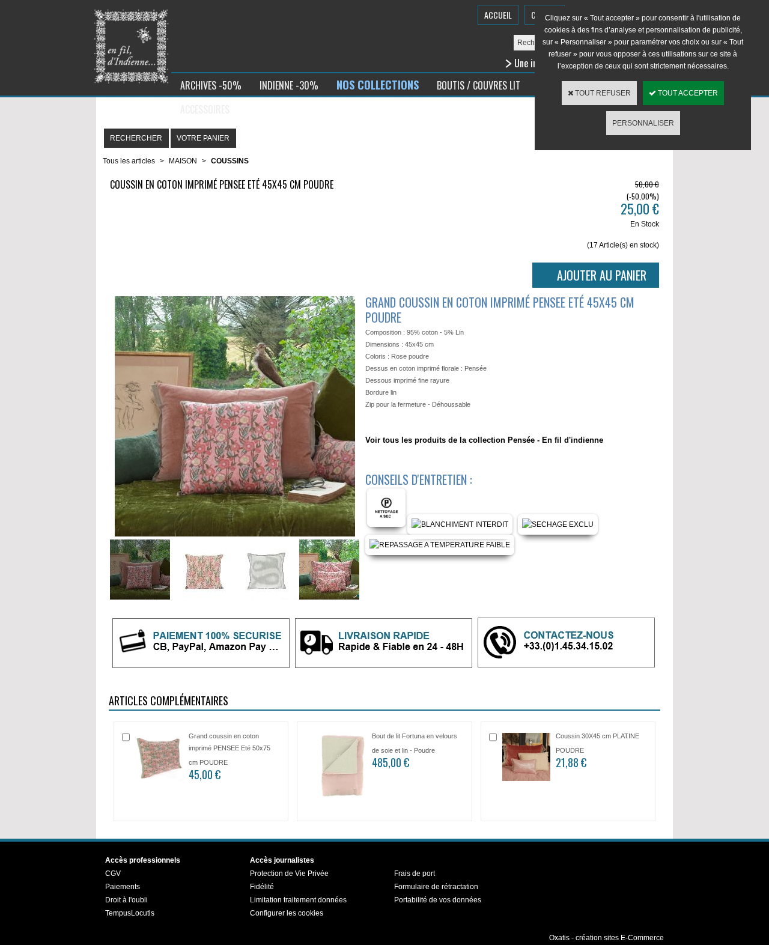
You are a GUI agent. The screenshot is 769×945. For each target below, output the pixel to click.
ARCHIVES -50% (211, 85)
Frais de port (414, 873)
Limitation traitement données (298, 900)
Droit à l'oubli (126, 900)
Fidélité (262, 887)
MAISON (183, 161)
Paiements (122, 887)
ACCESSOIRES (204, 109)
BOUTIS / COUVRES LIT (478, 85)
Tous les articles (129, 161)
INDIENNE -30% (289, 85)
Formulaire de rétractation (436, 887)
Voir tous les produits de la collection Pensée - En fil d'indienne (484, 440)
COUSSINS (230, 161)
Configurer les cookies (286, 913)
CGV (113, 873)
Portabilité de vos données (437, 900)
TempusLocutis (129, 913)
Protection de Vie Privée (289, 873)
